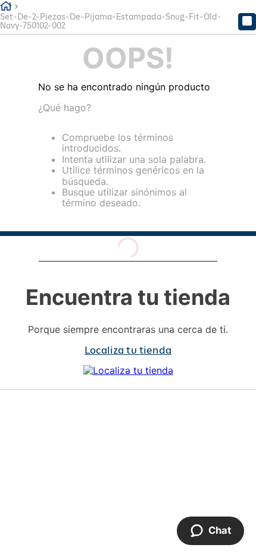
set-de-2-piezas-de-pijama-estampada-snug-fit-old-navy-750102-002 (110, 21)
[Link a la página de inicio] (6, 6)
